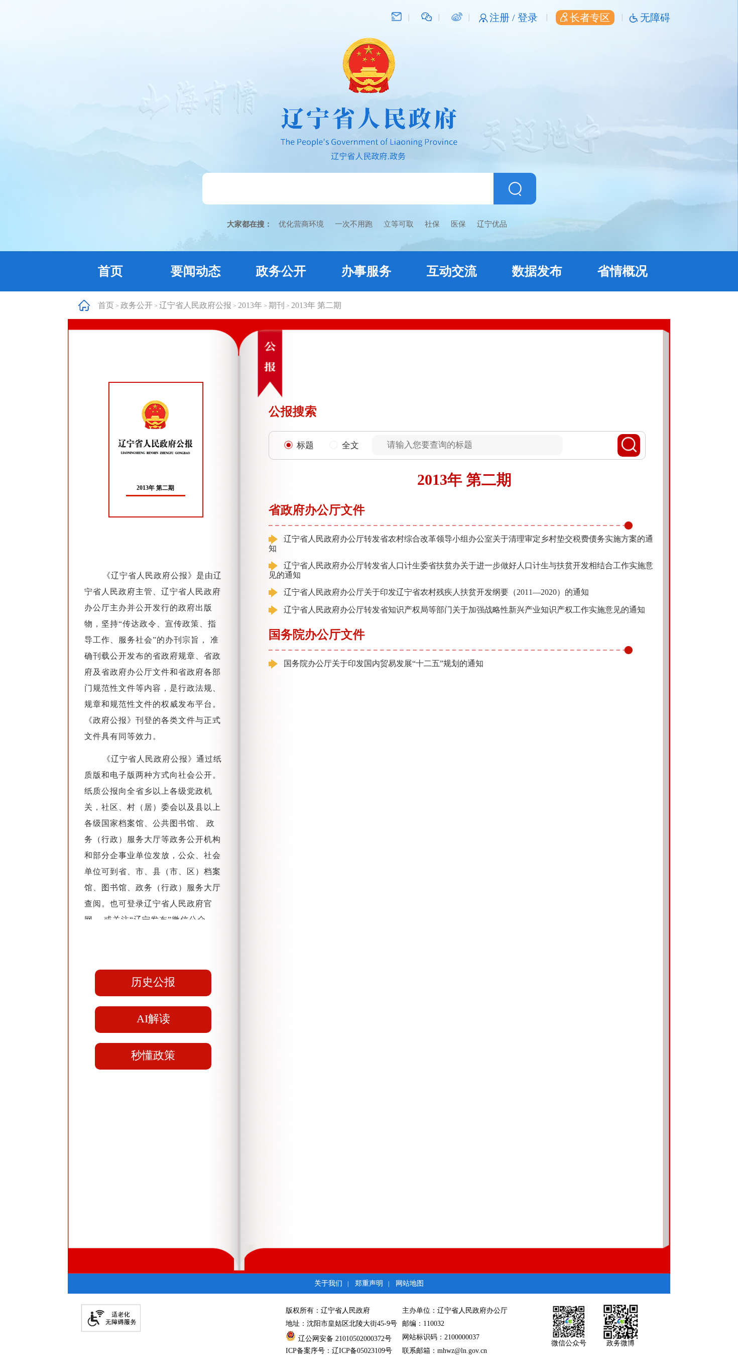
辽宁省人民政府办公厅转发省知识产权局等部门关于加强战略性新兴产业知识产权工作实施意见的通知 (464, 609)
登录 (528, 17)
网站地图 (410, 1283)
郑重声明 (369, 1283)
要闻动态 (196, 271)
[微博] (456, 16)
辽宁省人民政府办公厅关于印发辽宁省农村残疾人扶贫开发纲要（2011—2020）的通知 (436, 592)
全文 (350, 445)
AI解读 (153, 1018)
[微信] (426, 16)
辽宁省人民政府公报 (195, 305)
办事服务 (366, 271)
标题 (305, 445)
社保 (432, 224)
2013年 (250, 305)
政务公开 (281, 271)
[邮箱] (397, 16)
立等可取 (399, 224)
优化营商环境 (301, 224)
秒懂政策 (153, 1055)
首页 (110, 271)
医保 (458, 224)
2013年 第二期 (316, 305)
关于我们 (328, 1283)
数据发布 (537, 271)
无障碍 (655, 17)
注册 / (503, 17)
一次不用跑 (354, 224)
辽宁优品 (492, 224)
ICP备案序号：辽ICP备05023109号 (339, 1350)
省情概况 (622, 271)
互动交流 (452, 271)
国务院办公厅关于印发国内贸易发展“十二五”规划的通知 (383, 663)
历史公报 (153, 982)
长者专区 (590, 17)
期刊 (277, 305)
